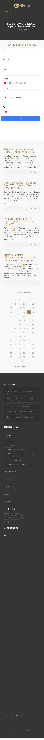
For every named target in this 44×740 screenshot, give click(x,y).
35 (28, 320)
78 (33, 349)
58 (24, 337)
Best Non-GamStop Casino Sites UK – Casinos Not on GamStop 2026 (20, 185)
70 (24, 345)
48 (33, 328)
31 (11, 320)
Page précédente (23, 292)
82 (24, 353)
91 (18, 361)
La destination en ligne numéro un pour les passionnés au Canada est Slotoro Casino (21, 391)
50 (15, 332)
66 (33, 341)
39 (20, 324)
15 (20, 308)
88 (24, 357)
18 (33, 308)
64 (24, 341)
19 (11, 312)
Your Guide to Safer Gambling (17, 406)
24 (33, 312)
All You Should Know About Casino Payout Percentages (19, 400)
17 (28, 308)
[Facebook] (19, 734)
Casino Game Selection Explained (19, 412)
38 (15, 324)
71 (28, 345)
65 (28, 341)
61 (11, 341)
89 (28, 357)
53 (28, 332)
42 (33, 324)
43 (11, 328)
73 (11, 349)
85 (11, 357)
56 (15, 337)
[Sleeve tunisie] (22, 5)
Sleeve (6, 487)
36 (33, 320)
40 (24, 324)
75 (20, 349)
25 (11, 316)
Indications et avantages (17, 449)
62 (15, 341)
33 (20, 320)
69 (20, 345)
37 (11, 324)
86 (15, 357)
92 (22, 361)
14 (15, 308)
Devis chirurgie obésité (17, 464)
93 (26, 361)
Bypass (7, 494)
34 (24, 320)
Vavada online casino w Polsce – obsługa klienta (19, 151)
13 (11, 308)
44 (15, 328)
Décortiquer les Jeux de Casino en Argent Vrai (19, 418)
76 (24, 349)
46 (24, 328)
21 (20, 312)
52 (24, 332)
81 (20, 353)
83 (28, 353)
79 (11, 353)
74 (15, 349)
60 (33, 337)
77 (28, 349)
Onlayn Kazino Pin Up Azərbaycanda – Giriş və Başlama (19, 221)
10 (24, 304)
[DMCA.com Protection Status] (12, 428)
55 (11, 337)
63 (20, 341)
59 (28, 337)
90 (33, 357)
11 (28, 304)
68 (15, 345)
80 (15, 353)
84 (33, 353)
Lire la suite (33, 172)
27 (20, 316)
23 (28, 312)
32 (15, 320)
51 (20, 332)
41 (28, 324)
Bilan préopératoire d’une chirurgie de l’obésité (23, 455)
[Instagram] (25, 734)
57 (20, 337)
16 (24, 308)
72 (33, 345)
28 (24, 316)
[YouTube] (22, 734)
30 (33, 316)
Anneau (7, 502)
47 (28, 328)
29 (28, 316)
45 (20, 328)
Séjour (10, 441)
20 (15, 312)
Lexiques (11, 445)
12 (33, 304)
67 (11, 345)
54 (33, 332)
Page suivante (20, 366)
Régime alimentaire (15, 460)
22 (24, 312)
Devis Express (5, 12)
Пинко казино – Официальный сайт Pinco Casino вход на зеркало (21, 257)
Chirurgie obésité (11, 479)
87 (20, 357)
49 (11, 332)
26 (15, 316)
